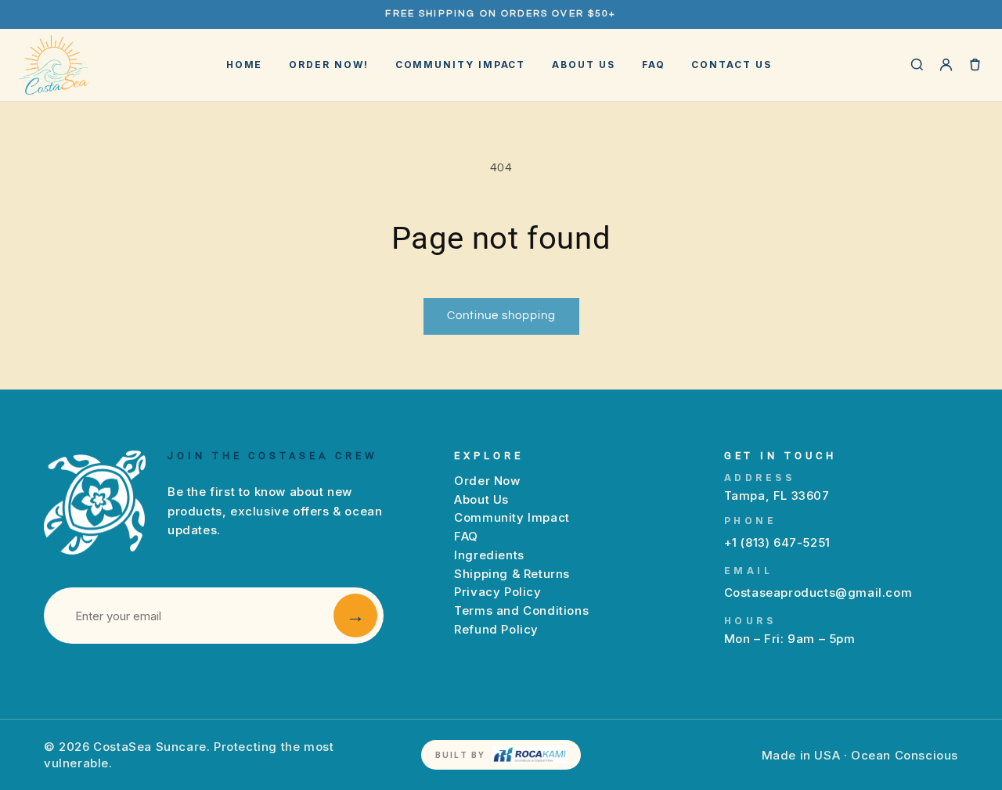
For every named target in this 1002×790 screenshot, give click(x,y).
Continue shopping (501, 315)
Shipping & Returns (512, 573)
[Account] (946, 64)
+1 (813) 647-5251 (777, 542)
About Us (583, 64)
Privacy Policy (497, 591)
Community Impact (460, 64)
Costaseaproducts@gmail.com (818, 592)
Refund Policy (496, 629)
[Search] (917, 64)
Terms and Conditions (521, 610)
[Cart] (975, 64)
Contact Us (731, 64)
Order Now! (328, 64)
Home (244, 64)
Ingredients (489, 555)
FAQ (653, 64)
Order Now (487, 480)
